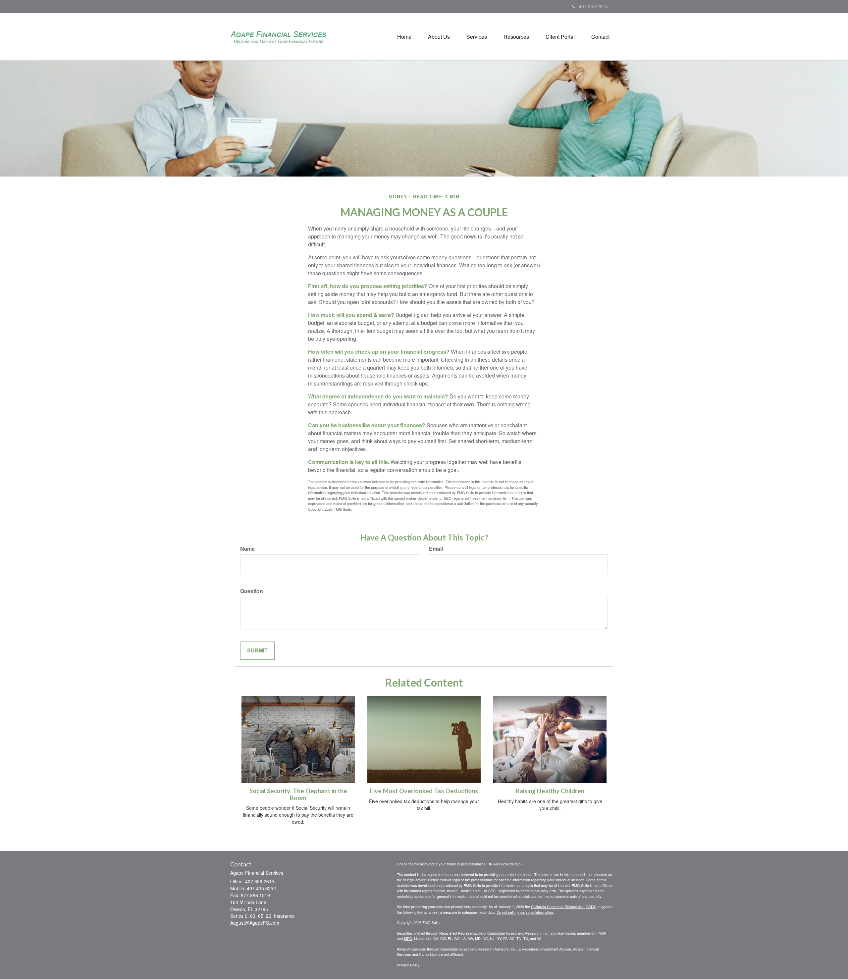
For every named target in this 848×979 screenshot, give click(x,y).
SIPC (408, 938)
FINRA (600, 933)
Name (247, 548)
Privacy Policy (408, 964)
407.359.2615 (593, 6)
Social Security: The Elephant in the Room (298, 794)
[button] (439, 37)
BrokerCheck (512, 863)
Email (436, 548)
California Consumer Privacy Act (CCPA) (564, 906)
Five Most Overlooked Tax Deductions (424, 791)
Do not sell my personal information (525, 912)
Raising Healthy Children (550, 791)
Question (251, 591)
